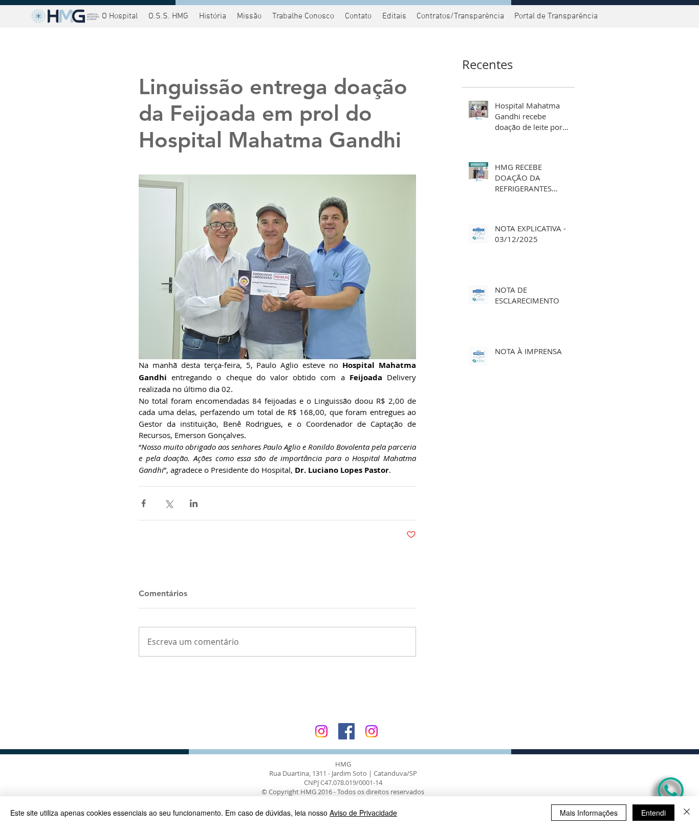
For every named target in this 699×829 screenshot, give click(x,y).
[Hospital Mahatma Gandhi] (321, 731)
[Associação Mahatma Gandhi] (371, 731)
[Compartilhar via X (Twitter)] (168, 503)
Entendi (653, 813)
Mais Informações (589, 813)
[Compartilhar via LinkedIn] (194, 503)
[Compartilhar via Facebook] (143, 503)
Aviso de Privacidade (363, 813)
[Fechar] (687, 812)
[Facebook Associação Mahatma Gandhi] (346, 731)
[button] (554, 16)
